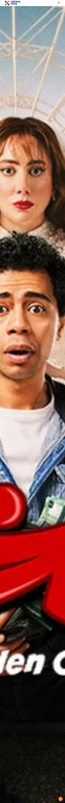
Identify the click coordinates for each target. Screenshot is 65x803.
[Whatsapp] (60, 799)
